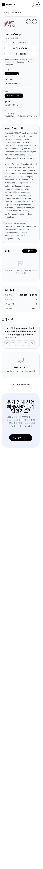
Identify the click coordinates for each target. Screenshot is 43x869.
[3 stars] (19, 343)
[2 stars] (13, 343)
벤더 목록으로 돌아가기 (22, 384)
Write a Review (22, 48)
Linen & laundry (12, 74)
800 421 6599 (15, 96)
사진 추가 (31, 251)
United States (13, 83)
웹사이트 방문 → (11, 105)
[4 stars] (25, 343)
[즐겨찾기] (34, 21)
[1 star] (7, 343)
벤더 (7, 13)
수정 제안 (22, 54)
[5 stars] (32, 343)
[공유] (28, 21)
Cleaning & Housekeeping (16, 42)
